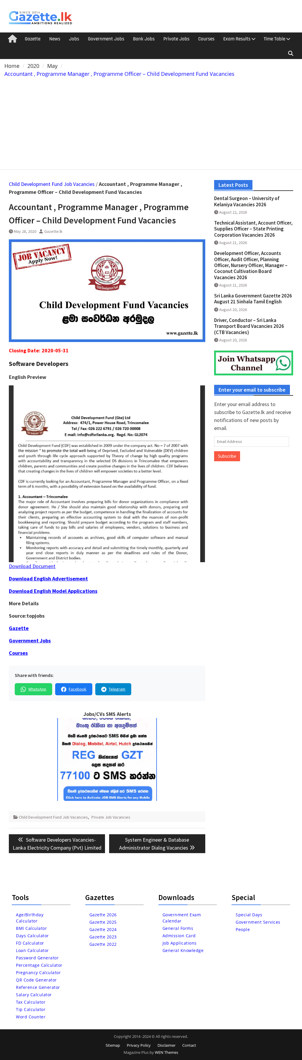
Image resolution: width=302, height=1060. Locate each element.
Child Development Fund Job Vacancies (52, 184)
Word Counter (30, 1017)
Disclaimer (166, 1045)
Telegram (117, 689)
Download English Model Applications (53, 591)
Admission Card (179, 935)
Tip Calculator (30, 1009)
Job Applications (180, 943)
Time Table (274, 39)
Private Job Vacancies (110, 817)
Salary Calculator (34, 994)
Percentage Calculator (39, 965)
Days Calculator (32, 935)
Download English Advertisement (48, 578)
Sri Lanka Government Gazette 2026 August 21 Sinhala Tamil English (253, 298)
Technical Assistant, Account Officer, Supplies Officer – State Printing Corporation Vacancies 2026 (253, 229)
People (243, 929)
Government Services (258, 922)
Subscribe (227, 456)
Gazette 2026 (103, 914)
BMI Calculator (31, 928)
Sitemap (113, 1045)
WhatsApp (37, 689)
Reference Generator (38, 987)
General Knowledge (183, 950)
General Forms (178, 928)
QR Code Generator (36, 980)
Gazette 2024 (103, 929)
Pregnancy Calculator (38, 972)
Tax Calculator (30, 1002)
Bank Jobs (144, 39)
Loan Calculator (32, 950)
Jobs (74, 39)
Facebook (77, 689)
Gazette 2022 (103, 944)
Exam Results (236, 39)
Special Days (249, 914)
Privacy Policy (139, 1045)
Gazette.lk (53, 231)
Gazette (32, 39)
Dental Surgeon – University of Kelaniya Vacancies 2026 (247, 201)
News (54, 39)
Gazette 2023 (103, 937)
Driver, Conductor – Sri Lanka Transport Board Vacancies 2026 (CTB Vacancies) (249, 326)
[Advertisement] (150, 122)
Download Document (32, 566)
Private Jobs (176, 39)
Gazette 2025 (103, 922)
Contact (189, 1045)
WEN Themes (166, 1052)
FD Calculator (30, 943)
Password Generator (37, 958)
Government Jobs (106, 39)
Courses (206, 39)
